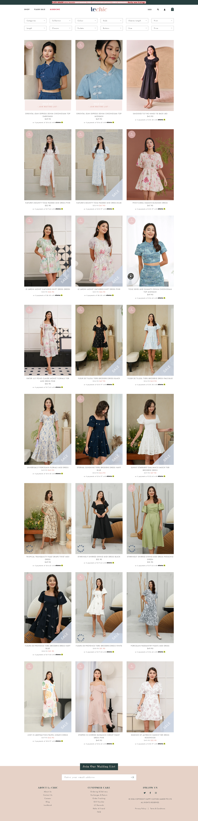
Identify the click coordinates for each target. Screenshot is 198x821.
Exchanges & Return (99, 795)
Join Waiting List (47, 107)
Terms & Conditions (157, 808)
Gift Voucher (99, 802)
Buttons (106, 28)
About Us (48, 791)
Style (105, 20)
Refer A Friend (99, 808)
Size (130, 28)
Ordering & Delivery (99, 791)
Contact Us (48, 795)
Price (156, 28)
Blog (48, 802)
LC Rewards (99, 805)
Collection (56, 20)
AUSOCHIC (55, 9)
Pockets (81, 28)
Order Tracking (99, 798)
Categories (31, 20)
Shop (26, 9)
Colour (80, 20)
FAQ (99, 812)
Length (29, 28)
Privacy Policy (141, 808)
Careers (47, 798)
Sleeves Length (134, 20)
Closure (55, 28)
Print (156, 20)
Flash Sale (39, 9)
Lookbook (48, 805)
